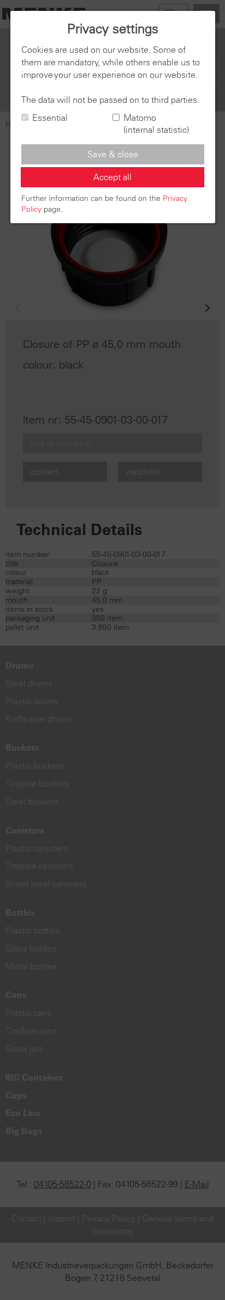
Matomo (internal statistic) (156, 124)
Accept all (112, 176)
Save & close (112, 154)
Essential (50, 117)
